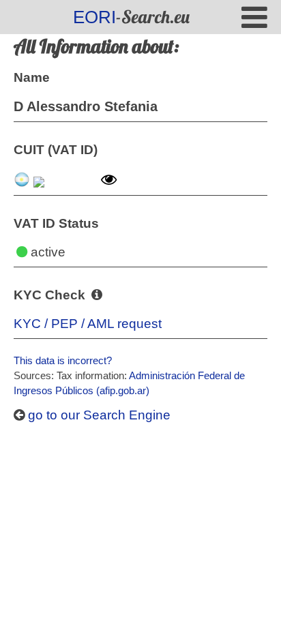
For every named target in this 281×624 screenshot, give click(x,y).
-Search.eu (131, 16)
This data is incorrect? (63, 360)
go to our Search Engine (98, 415)
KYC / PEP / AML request (88, 323)
